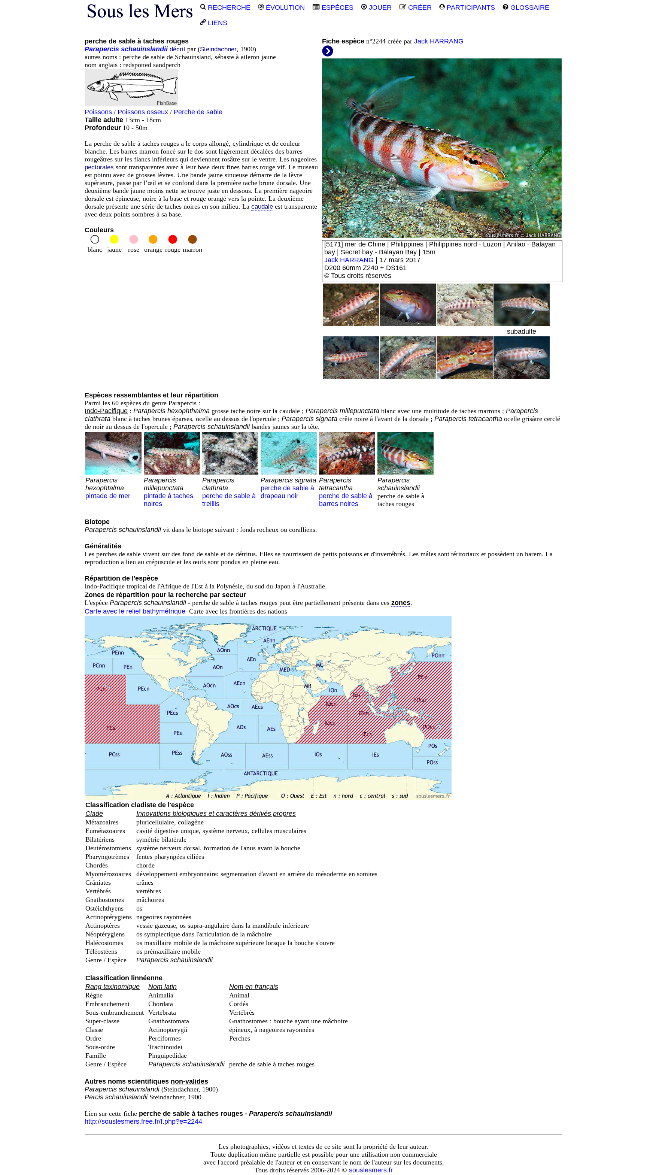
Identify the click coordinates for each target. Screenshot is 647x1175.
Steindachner (218, 49)
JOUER (379, 7)
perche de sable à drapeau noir (288, 488)
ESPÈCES (336, 7)
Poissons (98, 112)
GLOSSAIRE (528, 7)
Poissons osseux (143, 112)
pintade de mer (107, 488)
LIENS (216, 23)
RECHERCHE (228, 7)
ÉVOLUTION (284, 7)
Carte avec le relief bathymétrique (135, 611)
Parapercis (102, 49)
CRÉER (419, 7)
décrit (177, 49)
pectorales (99, 167)
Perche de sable (198, 112)
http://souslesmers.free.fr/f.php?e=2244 (143, 1121)
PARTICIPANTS (470, 7)
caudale (262, 206)
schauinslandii (144, 49)
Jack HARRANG (439, 41)
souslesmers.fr (371, 1170)
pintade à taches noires (168, 492)
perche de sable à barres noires (346, 492)
